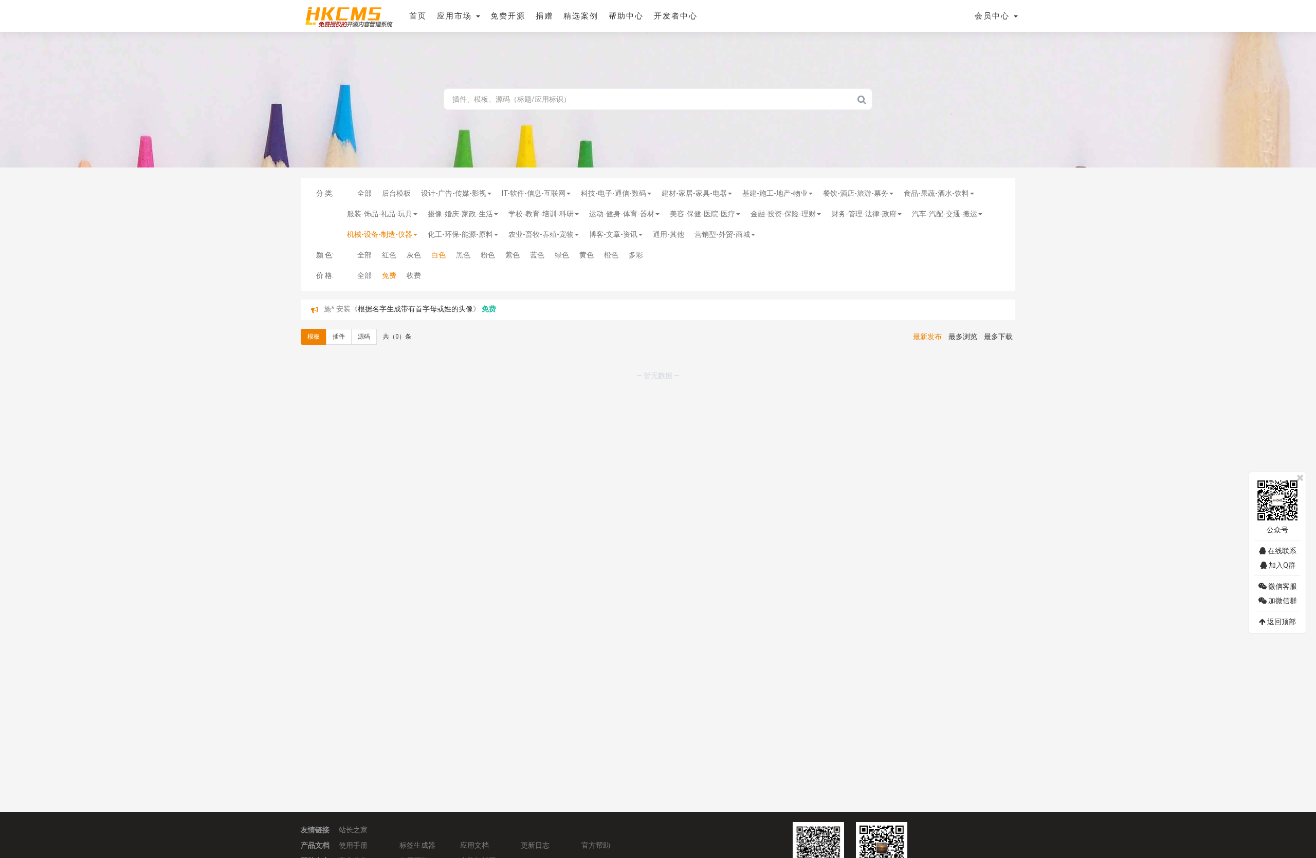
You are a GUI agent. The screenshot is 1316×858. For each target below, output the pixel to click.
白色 (438, 255)
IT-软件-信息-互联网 (533, 193)
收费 (414, 275)
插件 (339, 336)
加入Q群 (1281, 565)
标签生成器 (417, 845)
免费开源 (507, 16)
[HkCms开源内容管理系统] (348, 15)
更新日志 (535, 845)
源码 (364, 336)
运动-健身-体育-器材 (621, 214)
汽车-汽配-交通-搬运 (944, 214)
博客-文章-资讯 (613, 234)
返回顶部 (1281, 622)
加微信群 (1282, 600)
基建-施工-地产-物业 (775, 193)
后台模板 (396, 193)
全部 (364, 193)
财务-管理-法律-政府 (864, 214)
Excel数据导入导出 (388, 310)
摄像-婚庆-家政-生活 (460, 214)
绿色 (562, 255)
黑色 (463, 255)
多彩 (636, 255)
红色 (389, 255)
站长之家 (353, 830)
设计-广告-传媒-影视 (453, 193)
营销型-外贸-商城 (722, 234)
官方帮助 (595, 845)
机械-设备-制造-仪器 (379, 234)
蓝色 (537, 255)
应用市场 (456, 16)
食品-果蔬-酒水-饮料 (936, 193)
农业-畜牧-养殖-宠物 (541, 234)
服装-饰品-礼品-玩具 (379, 214)
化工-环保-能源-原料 (460, 234)
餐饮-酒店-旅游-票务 (855, 193)
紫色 (512, 255)
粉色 (488, 255)
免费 (389, 275)
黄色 (586, 255)
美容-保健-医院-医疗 (702, 214)
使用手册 (353, 845)
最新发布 (927, 336)
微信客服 (1282, 586)
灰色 (414, 255)
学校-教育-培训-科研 (541, 214)
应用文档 (474, 845)
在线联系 (1281, 551)
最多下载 (998, 336)
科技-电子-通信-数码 (613, 193)
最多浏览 (962, 336)
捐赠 (544, 16)
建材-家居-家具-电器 (694, 193)
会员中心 (994, 16)
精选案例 (580, 16)
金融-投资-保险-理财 (783, 214)
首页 (418, 16)
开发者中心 (676, 16)
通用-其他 (668, 234)
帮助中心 (626, 16)
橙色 (611, 255)
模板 (313, 336)
